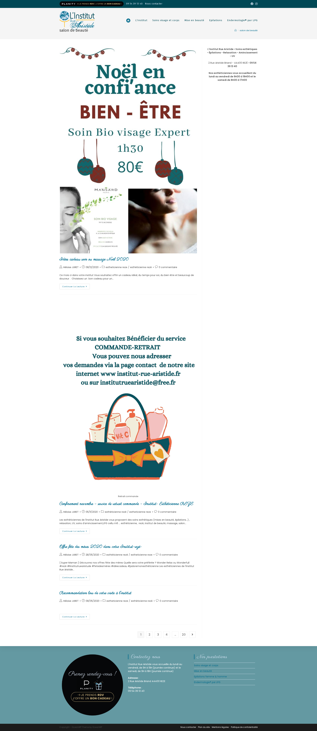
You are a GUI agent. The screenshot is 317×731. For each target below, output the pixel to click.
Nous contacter (153, 3)
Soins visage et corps (206, 665)
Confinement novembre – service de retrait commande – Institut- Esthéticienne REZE (126, 504)
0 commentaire (168, 267)
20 (184, 634)
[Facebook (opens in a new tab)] (252, 4)
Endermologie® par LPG (207, 682)
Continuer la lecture (76, 286)
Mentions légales (220, 727)
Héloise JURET (71, 267)
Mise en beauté (203, 671)
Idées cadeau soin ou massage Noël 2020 (94, 259)
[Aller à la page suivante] (192, 634)
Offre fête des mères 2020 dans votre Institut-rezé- (100, 546)
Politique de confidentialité (244, 727)
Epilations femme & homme (210, 676)
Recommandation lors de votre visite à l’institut (95, 593)
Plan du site (204, 727)
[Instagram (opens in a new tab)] (256, 4)
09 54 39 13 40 (134, 3)
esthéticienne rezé (141, 267)
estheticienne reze (116, 267)
